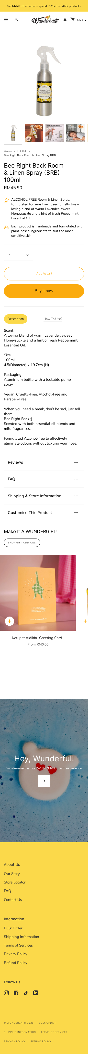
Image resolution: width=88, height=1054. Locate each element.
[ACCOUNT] (65, 19)
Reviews (15, 462)
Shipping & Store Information (34, 495)
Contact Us (13, 899)
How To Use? (53, 319)
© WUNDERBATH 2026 (19, 1022)
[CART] (72, 19)
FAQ (11, 478)
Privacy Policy (15, 953)
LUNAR (22, 151)
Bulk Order (13, 928)
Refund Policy (15, 962)
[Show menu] (7, 19)
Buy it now (44, 290)
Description (16, 319)
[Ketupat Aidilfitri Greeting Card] (38, 593)
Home (7, 151)
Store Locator (14, 882)
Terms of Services (18, 945)
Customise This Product (30, 512)
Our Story (12, 873)
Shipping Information (21, 936)
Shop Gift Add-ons (22, 542)
